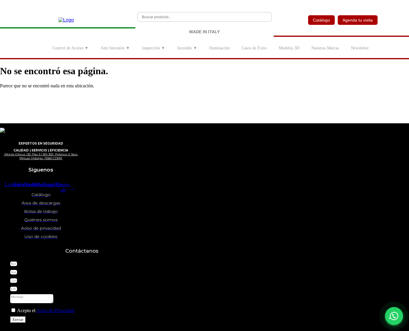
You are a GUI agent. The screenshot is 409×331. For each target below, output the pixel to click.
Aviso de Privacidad (55, 310)
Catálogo (321, 20)
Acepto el (45, 310)
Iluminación (219, 48)
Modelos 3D (289, 48)
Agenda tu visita (358, 20)
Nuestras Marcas (325, 48)
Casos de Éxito (254, 48)
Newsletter (360, 48)
